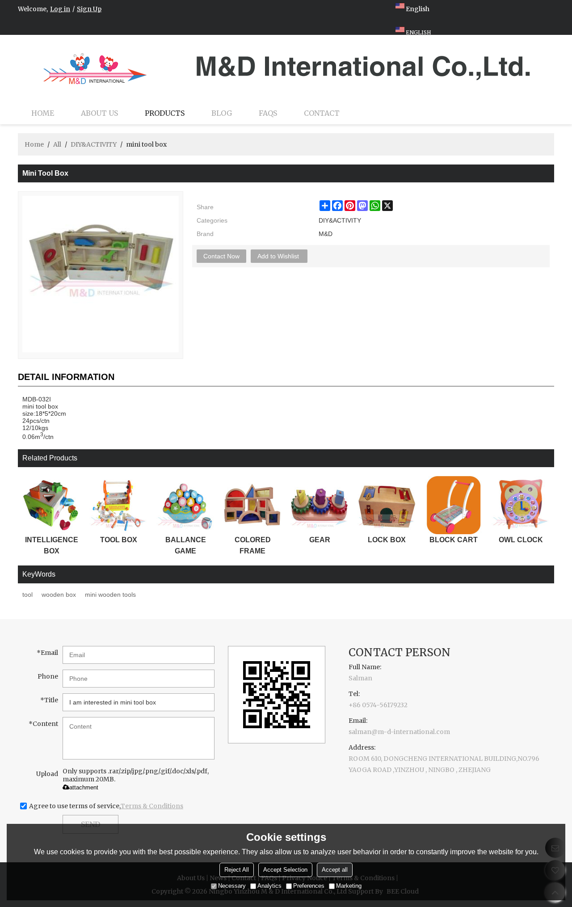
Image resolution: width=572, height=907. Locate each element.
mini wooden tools (110, 594)
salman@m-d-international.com (399, 732)
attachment (83, 787)
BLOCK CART (453, 540)
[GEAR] (319, 505)
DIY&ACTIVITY (94, 144)
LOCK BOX (387, 540)
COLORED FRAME (253, 545)
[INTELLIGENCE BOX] (51, 505)
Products (165, 113)
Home (42, 113)
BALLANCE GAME (185, 545)
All (57, 144)
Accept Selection (285, 870)
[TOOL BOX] (118, 505)
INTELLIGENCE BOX (51, 545)
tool (27, 594)
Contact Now (221, 256)
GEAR (319, 540)
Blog (221, 113)
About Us (99, 113)
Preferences (308, 886)
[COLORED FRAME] (252, 505)
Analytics (269, 886)
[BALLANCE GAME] (185, 505)
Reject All (236, 870)
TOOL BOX (118, 540)
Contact (322, 113)
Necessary (232, 886)
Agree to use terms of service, (106, 806)
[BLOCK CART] (454, 505)
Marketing (349, 886)
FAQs (268, 113)
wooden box (59, 594)
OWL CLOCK (521, 540)
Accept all (335, 870)
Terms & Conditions (152, 806)
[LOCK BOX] (387, 505)
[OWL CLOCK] (521, 505)
